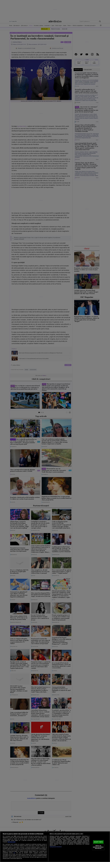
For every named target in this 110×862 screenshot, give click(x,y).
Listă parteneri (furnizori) (55, 846)
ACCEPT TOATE (98, 842)
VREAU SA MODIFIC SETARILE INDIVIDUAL (98, 847)
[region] (55, 846)
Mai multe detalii (11, 841)
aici (14, 852)
